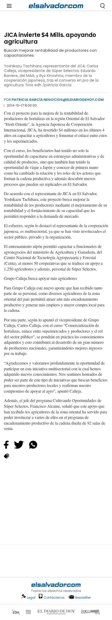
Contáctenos (54, 597)
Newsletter (83, 597)
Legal (31, 597)
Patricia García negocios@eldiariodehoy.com (58, 99)
